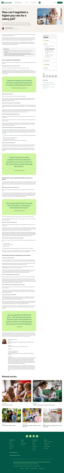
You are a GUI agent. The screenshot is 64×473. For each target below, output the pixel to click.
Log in (55, 2)
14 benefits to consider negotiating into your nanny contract (49, 52)
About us (11, 441)
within (32, 2)
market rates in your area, (15, 70)
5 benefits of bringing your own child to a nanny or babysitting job (49, 55)
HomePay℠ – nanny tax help (48, 441)
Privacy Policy (27, 468)
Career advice (4, 403)
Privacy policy (12, 446)
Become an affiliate (47, 446)
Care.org (11, 448)
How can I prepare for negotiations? (48, 82)
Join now (59, 2)
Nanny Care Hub (8, 40)
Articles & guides (4, 8)
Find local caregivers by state (15, 455)
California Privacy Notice (34, 468)
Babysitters (34, 441)
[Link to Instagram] (37, 436)
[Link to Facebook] (27, 436)
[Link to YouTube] (34, 436)
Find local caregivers (13, 452)
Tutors (33, 448)
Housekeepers (35, 446)
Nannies (34, 443)
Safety (22, 441)
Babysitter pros (35, 403)
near (27, 2)
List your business (46, 443)
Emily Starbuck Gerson (9, 27)
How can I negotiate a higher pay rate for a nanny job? (50, 49)
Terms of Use (21, 468)
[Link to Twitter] (30, 436)
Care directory (46, 448)
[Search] (40, 3)
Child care (9, 8)
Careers (11, 443)
